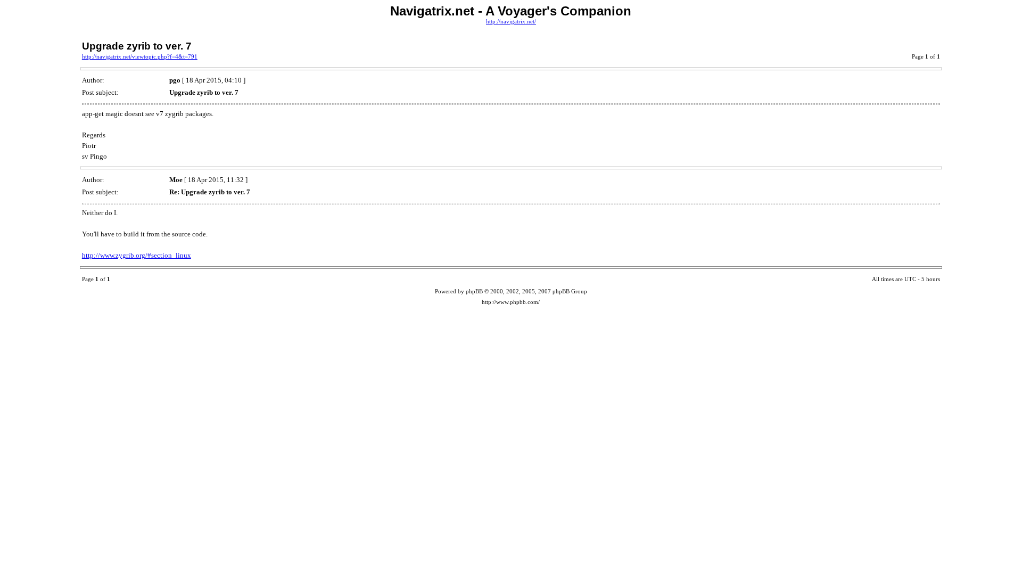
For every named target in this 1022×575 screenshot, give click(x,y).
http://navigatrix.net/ (511, 21)
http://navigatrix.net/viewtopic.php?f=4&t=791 (139, 57)
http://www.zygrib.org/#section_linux (136, 255)
